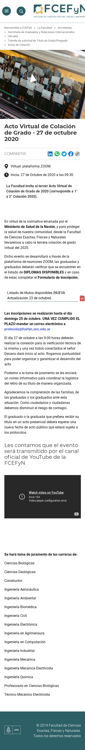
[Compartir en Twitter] (64, 154)
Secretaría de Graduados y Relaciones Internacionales (41, 32)
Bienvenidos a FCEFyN (18, 27)
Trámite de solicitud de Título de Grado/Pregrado (38, 40)
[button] (6, 11)
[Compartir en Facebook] (70, 154)
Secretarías (65, 27)
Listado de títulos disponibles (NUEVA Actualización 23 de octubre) (36, 295)
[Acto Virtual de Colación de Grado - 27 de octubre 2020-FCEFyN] (50, 153)
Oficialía (13, 36)
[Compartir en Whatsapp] (57, 154)
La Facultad (44, 27)
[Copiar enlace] (77, 154)
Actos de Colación (19, 44)
